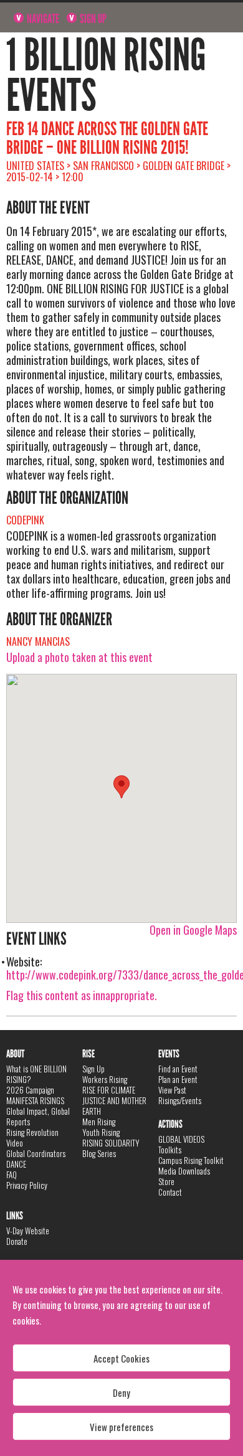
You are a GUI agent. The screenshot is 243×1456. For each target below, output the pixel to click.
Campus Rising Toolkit (191, 1160)
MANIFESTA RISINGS (35, 1100)
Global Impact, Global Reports (38, 1116)
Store (166, 1181)
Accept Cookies (121, 1358)
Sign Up (92, 18)
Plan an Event (178, 1079)
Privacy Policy (26, 1185)
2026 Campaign (30, 1090)
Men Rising (98, 1121)
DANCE (16, 1164)
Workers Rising (104, 1079)
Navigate (42, 18)
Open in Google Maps (193, 930)
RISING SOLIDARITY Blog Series (111, 1148)
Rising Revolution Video (32, 1137)
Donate (16, 1241)
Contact (170, 1192)
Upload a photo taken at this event (79, 657)
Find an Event (178, 1068)
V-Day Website (27, 1230)
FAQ (11, 1174)
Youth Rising (101, 1132)
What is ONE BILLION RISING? (36, 1073)
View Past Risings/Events (179, 1095)
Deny (121, 1392)
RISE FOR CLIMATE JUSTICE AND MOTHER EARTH (114, 1100)
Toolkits (169, 1149)
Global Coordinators (35, 1153)
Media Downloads (184, 1171)
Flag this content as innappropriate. (81, 995)
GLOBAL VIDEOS (181, 1139)
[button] (121, 786)
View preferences (121, 1427)
